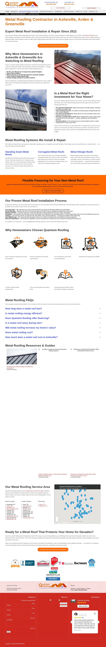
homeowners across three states (34, 491)
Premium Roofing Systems (28, 11)
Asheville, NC (11, 507)
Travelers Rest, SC (28, 518)
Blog (85, 11)
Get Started (60, 8)
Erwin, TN (42, 504)
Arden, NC (10, 506)
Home (7, 11)
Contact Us (93, 11)
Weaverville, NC (11, 519)
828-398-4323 (51, 4)
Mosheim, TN (43, 506)
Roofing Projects (46, 11)
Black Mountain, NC (12, 509)
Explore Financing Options (53, 191)
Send (8, 631)
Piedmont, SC (27, 509)
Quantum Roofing (88, 35)
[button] (53, 308)
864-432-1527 (69, 4)
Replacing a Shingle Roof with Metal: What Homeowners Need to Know (83, 475)
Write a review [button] (83, 606)
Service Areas (68, 11)
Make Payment (91, 8)
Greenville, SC (27, 506)
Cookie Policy (64, 605)
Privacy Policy (63, 603)
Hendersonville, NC (12, 516)
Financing (58, 11)
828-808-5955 (83, 590)
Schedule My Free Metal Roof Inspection (53, 45)
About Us (79, 11)
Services (14, 11)
